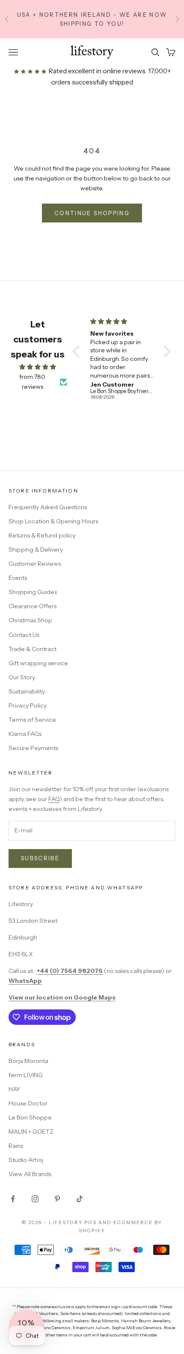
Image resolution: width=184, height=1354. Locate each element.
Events (18, 578)
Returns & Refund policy (42, 535)
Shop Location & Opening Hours (53, 521)
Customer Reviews (35, 563)
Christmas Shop (30, 620)
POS (90, 1222)
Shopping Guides (33, 592)
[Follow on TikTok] (79, 1199)
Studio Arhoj (26, 1160)
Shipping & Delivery (36, 549)
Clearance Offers (32, 606)
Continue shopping (92, 213)
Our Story (22, 677)
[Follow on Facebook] (13, 1199)
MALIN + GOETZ (31, 1131)
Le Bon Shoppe (30, 1117)
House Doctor (28, 1103)
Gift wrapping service (38, 663)
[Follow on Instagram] (35, 1199)
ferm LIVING (26, 1075)
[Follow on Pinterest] (57, 1199)
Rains (16, 1146)
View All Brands (30, 1174)
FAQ (53, 799)
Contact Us (24, 635)
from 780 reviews (32, 381)
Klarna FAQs (25, 734)
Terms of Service (32, 720)
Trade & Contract (32, 649)
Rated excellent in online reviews (96, 71)
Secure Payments (33, 748)
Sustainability (27, 691)
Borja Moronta (28, 1061)
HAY (14, 1089)
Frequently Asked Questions (48, 507)
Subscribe (40, 858)
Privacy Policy (28, 705)
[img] (38, 367)
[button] (78, 351)
